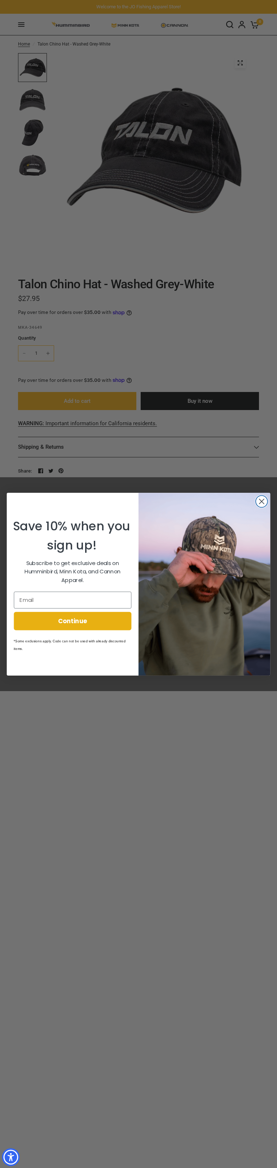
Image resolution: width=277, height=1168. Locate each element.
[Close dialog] (262, 501)
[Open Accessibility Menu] (11, 1157)
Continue (72, 620)
